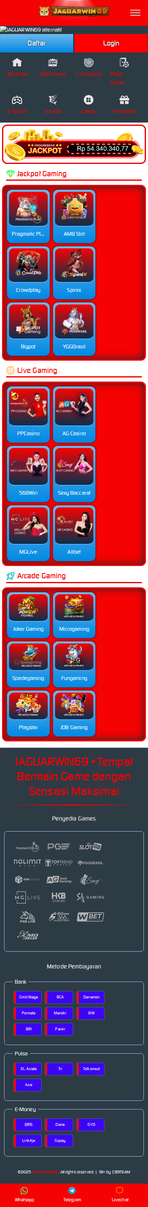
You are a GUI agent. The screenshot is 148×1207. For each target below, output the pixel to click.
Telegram (72, 1199)
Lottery (89, 111)
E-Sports (17, 111)
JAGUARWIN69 (45, 1172)
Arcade (53, 111)
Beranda (17, 73)
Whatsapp (25, 1199)
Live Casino (88, 73)
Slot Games (53, 73)
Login (111, 43)
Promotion (124, 111)
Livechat (120, 1199)
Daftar (37, 43)
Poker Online (117, 78)
